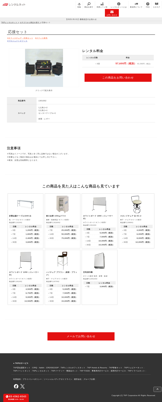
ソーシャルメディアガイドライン (58, 379)
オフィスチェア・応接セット (20, 38)
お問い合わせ (112, 15)
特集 (79, 7)
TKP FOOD (85, 371)
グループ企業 (89, 379)
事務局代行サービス (100, 371)
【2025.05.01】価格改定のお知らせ (81, 19)
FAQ (148, 7)
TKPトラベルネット (136, 371)
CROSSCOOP (52, 368)
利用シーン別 (102, 7)
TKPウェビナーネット (133, 368)
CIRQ (34, 368)
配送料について (136, 7)
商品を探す (88, 7)
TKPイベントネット (21, 371)
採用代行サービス (118, 371)
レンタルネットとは (119, 7)
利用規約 (17, 379)
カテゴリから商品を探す (29, 22)
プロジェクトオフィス (17, 41)
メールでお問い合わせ (81, 336)
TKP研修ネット (115, 368)
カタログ (156, 7)
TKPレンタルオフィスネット (73, 368)
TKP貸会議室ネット (21, 368)
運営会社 (78, 379)
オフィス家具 (42, 38)
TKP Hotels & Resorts (97, 368)
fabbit (41, 368)
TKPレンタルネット (9, 22)
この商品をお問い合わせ (118, 77)
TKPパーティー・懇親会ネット (64, 371)
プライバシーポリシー (32, 379)
